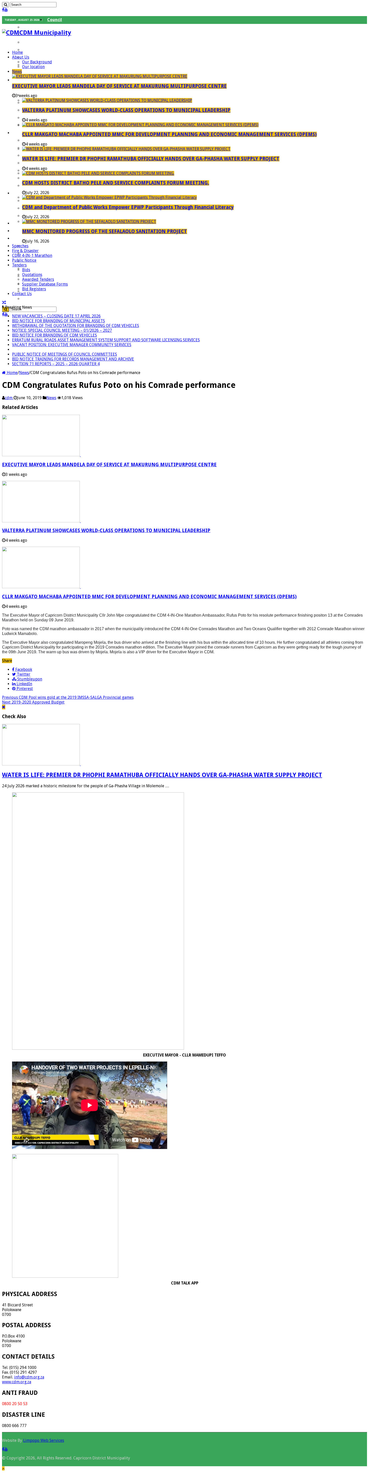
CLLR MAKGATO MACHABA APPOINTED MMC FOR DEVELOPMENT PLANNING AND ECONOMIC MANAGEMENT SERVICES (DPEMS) (169, 134)
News (17, 71)
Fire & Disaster (25, 250)
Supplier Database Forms (45, 284)
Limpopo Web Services (43, 1440)
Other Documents (42, 185)
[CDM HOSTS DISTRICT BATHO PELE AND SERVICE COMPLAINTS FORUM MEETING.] (98, 173)
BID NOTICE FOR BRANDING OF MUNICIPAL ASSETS (58, 320)
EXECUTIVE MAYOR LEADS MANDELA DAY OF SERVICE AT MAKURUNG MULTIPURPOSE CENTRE (119, 86)
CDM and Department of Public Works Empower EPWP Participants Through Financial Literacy (128, 207)
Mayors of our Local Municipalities (58, 72)
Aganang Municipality (46, 246)
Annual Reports (40, 155)
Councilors (35, 57)
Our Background (37, 62)
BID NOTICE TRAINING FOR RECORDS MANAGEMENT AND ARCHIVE (73, 359)
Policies (32, 178)
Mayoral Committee (45, 50)
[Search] (5, 4)
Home (17, 52)
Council (54, 19)
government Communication (53, 298)
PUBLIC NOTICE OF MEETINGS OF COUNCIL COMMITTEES (64, 354)
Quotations (32, 274)
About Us (20, 57)
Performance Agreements (50, 140)
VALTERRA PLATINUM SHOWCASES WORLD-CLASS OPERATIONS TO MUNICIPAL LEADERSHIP (126, 110)
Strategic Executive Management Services (66, 117)
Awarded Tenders (38, 279)
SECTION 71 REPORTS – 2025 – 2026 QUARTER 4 (56, 363)
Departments (28, 80)
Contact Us (22, 293)
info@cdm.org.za (29, 1377)
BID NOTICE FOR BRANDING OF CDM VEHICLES (54, 335)
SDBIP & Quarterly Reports (51, 163)
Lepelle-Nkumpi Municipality (52, 268)
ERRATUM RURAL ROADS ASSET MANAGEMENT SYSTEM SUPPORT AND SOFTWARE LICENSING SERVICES (106, 340)
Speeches (20, 246)
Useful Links (26, 238)
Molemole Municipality (47, 261)
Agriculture (36, 200)
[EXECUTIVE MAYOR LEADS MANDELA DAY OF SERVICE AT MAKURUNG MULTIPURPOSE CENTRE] (99, 76)
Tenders (19, 265)
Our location (33, 66)
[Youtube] (6, 9)
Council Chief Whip (43, 42)
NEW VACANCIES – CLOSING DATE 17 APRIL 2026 (56, 316)
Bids (26, 269)
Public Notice (24, 260)
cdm (9, 397)
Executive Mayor (41, 27)
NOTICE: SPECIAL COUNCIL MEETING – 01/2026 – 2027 (62, 330)
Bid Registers (34, 289)
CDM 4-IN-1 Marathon (32, 255)
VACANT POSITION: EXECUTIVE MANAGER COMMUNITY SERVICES (71, 344)
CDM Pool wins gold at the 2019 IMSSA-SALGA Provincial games (68, 697)
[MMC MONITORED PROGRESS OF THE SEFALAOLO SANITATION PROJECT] (89, 221)
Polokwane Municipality (48, 276)
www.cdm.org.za (16, 1381)
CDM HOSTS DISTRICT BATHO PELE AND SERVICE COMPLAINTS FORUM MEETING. (115, 183)
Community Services (45, 95)
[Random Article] (4, 302)
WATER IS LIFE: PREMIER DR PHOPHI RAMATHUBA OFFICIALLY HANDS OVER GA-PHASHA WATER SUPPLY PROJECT (150, 158)
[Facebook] (3, 9)
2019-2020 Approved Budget (33, 702)
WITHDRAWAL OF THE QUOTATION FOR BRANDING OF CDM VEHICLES (75, 325)
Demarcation (37, 291)
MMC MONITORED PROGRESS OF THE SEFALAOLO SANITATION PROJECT (104, 231)
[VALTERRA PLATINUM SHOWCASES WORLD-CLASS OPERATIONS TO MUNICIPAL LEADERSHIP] (107, 100)
